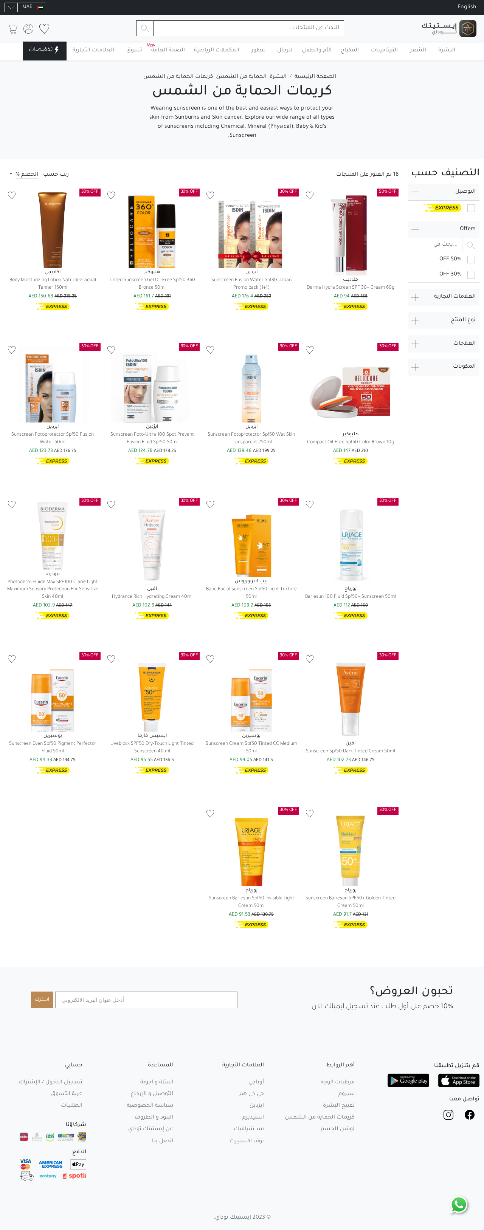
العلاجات (464, 344)
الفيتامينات (384, 51)
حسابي (73, 1066)
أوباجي (256, 1083)
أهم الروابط (340, 1066)
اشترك (42, 1000)
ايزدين (257, 1106)
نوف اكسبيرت (247, 1142)
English (467, 8)
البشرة (446, 51)
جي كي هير (251, 1094)
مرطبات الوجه (338, 1083)
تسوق (134, 51)
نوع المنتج (463, 320)
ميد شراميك (249, 1129)
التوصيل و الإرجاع (152, 1094)
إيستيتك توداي (233, 1218)
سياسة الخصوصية (150, 1106)
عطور (258, 51)
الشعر (418, 51)
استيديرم (253, 1118)
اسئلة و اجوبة (156, 1083)
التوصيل (465, 192)
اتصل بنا (162, 1142)
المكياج (350, 51)
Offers (468, 229)
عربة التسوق (66, 1094)
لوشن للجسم (338, 1129)
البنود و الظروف (154, 1118)
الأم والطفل (317, 51)
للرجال (285, 51)
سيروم (346, 1094)
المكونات (464, 367)
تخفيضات (41, 50)
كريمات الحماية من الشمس (320, 1118)
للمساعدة (160, 1066)
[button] (24, 175)
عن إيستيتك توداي (150, 1129)
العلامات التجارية (93, 51)
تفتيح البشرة (339, 1106)
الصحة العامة (166, 48)
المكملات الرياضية (216, 51)
